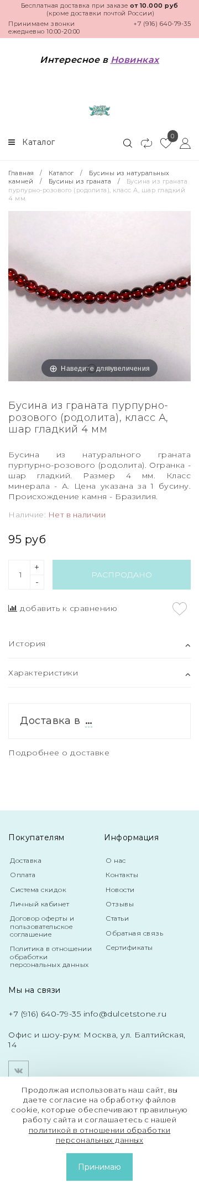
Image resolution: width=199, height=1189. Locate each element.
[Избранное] (161, 143)
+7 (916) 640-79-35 (162, 24)
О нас (116, 860)
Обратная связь (134, 933)
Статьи (117, 918)
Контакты (122, 875)
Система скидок (38, 889)
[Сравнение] (141, 143)
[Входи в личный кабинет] (181, 143)
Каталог (61, 173)
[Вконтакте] (18, 1071)
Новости (120, 889)
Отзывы (120, 904)
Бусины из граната (80, 181)
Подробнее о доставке (58, 753)
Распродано (121, 575)
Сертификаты (129, 947)
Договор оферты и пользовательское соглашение (42, 926)
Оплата (22, 875)
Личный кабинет (39, 904)
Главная (22, 173)
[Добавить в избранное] (180, 609)
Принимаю (99, 1167)
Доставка (25, 860)
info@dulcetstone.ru (125, 1014)
